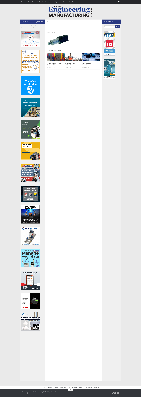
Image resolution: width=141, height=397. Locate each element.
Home (22, 2)
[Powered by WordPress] (27, 393)
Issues (33, 2)
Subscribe (71, 2)
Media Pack (40, 2)
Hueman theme (40, 393)
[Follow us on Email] (39, 22)
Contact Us (64, 2)
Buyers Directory (49, 2)
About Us (28, 2)
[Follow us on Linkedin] (42, 22)
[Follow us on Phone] (37, 22)
